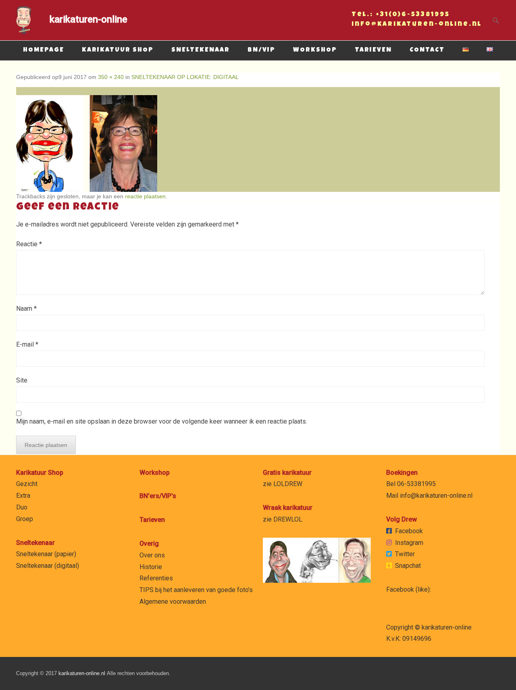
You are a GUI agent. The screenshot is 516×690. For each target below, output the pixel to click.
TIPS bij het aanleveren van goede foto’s (196, 590)
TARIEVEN (373, 50)
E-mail (27, 344)
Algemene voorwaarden (172, 601)
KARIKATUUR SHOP (118, 50)
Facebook (409, 531)
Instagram (409, 543)
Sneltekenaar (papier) (46, 554)
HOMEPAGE (43, 50)
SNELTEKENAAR (200, 50)
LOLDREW (287, 484)
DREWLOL (287, 519)
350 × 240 (111, 77)
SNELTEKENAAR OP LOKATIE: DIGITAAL (185, 77)
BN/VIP (261, 50)
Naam (26, 308)
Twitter (405, 554)
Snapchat (408, 565)
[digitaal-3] (258, 139)
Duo (21, 507)
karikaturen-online (88, 19)
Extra (23, 495)
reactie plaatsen (145, 196)
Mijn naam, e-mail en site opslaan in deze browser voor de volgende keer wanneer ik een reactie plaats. (161, 421)
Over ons (152, 555)
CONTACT (427, 50)
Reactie (29, 244)
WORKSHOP (315, 50)
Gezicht (26, 484)
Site (21, 380)
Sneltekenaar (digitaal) (47, 565)
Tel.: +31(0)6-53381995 (401, 15)
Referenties (156, 578)
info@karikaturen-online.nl (417, 25)
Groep (24, 519)
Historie (150, 567)
